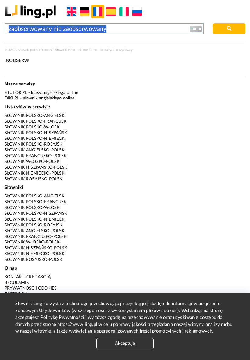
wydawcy (126, 50)
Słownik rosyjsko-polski (34, 179)
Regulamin (17, 283)
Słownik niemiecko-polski (35, 173)
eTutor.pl (16, 93)
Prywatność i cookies (31, 288)
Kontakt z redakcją (28, 277)
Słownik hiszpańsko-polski (37, 167)
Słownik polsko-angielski (35, 115)
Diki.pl (12, 98)
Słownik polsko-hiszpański (37, 133)
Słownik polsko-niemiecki (35, 138)
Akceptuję (125, 343)
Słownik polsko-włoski (33, 127)
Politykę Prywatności (62, 317)
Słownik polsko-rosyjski (34, 144)
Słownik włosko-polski (33, 162)
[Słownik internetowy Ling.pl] (30, 11)
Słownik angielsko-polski (35, 150)
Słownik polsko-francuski (36, 121)
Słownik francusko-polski (36, 156)
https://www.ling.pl (77, 324)
